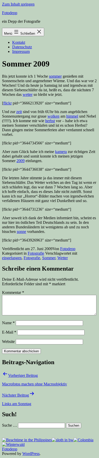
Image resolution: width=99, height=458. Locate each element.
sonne (21, 231)
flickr (7, 103)
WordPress (31, 453)
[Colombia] (83, 440)
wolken (53, 116)
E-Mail (9, 332)
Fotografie (36, 253)
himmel (72, 116)
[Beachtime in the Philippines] (27, 440)
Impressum (21, 51)
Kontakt (18, 42)
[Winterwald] (13, 444)
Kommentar (13, 292)
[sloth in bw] (63, 440)
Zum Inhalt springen (18, 4)
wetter (27, 94)
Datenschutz (22, 47)
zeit (19, 112)
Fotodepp (9, 13)
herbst (50, 121)
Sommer (48, 258)
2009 (20, 161)
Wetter (62, 258)
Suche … (9, 425)
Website (8, 341)
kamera (61, 151)
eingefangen (12, 258)
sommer (55, 76)
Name (8, 323)
